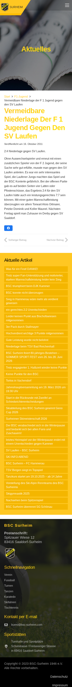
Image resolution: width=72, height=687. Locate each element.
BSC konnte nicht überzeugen (24, 292)
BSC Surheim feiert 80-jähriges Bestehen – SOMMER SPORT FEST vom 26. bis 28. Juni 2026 (34, 356)
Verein (8, 574)
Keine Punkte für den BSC (22, 374)
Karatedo (10, 596)
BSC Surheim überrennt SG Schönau (29, 506)
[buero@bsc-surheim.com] (7, 624)
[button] (67, 5)
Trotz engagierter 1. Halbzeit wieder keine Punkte (36, 367)
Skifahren (10, 602)
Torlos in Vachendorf (18, 380)
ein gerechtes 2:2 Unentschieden (26, 309)
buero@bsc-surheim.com (26, 624)
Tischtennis (11, 607)
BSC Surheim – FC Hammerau (25, 463)
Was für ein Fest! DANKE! (22, 268)
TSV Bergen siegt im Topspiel (24, 470)
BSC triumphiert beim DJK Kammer (28, 286)
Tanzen (8, 591)
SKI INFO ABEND (17, 456)
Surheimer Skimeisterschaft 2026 (26, 418)
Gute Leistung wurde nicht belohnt (27, 339)
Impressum (60, 685)
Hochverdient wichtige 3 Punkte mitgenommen (35, 333)
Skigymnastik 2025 (18, 493)
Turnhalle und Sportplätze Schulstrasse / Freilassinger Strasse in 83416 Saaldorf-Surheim (33, 646)
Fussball (9, 580)
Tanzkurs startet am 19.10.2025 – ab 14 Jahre (34, 476)
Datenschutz (59, 676)
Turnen (8, 585)
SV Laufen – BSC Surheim (22, 450)
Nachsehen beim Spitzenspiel (24, 500)
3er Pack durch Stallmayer (22, 326)
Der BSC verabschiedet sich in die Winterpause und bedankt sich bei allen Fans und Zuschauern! (35, 429)
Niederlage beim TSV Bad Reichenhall (30, 346)
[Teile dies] (8, 228)
